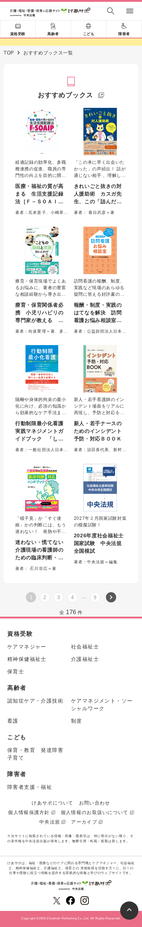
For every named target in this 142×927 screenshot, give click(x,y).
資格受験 (17, 34)
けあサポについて (52, 803)
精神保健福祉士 (27, 659)
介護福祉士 (85, 659)
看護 (13, 721)
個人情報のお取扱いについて (95, 812)
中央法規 (49, 822)
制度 (76, 721)
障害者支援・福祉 (29, 787)
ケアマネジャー (27, 647)
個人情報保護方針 (29, 812)
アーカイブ (84, 822)
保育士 (15, 671)
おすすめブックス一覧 (48, 53)
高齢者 (53, 34)
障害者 (124, 34)
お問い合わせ (94, 803)
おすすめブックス (65, 95)
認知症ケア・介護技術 (35, 701)
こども (89, 34)
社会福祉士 (85, 647)
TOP (9, 53)
